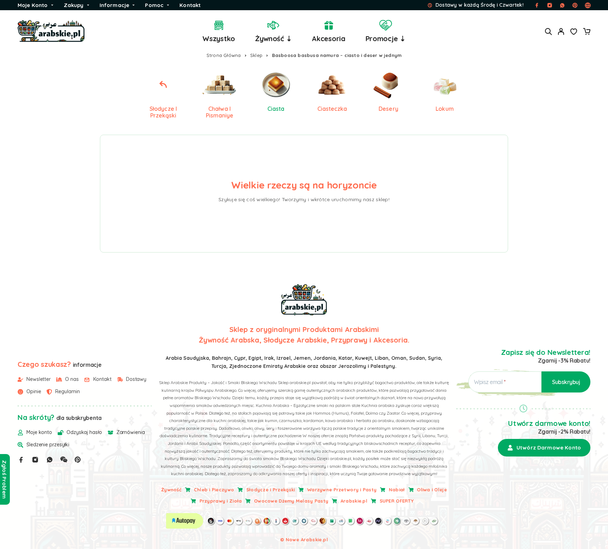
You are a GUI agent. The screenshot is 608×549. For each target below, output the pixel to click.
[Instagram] (35, 460)
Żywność (171, 489)
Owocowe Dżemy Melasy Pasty (291, 501)
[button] (544, 448)
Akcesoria (329, 38)
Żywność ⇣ (273, 38)
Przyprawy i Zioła (221, 501)
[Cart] (586, 32)
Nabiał (397, 489)
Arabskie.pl (354, 501)
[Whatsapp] (50, 460)
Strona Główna (224, 55)
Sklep (256, 55)
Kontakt (190, 5)
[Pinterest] (78, 460)
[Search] (548, 31)
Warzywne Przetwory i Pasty (341, 489)
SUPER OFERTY (397, 501)
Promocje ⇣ (386, 38)
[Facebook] (21, 460)
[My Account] (561, 31)
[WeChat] (64, 460)
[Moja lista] (574, 32)
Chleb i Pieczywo (214, 489)
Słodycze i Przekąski (270, 489)
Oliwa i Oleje (432, 489)
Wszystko (218, 38)
